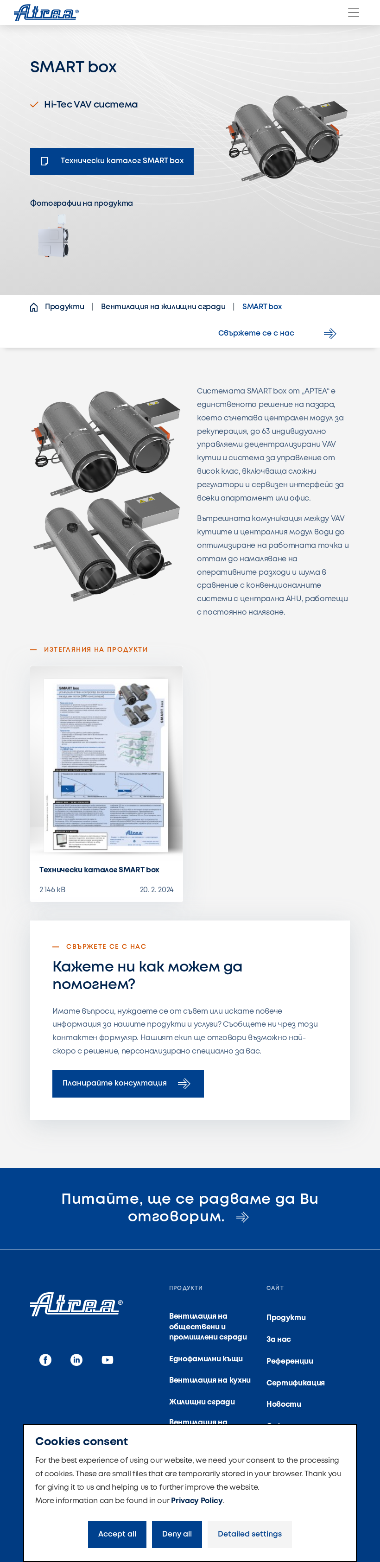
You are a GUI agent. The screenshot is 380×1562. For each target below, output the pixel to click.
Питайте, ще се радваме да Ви (190, 1208)
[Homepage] (46, 12)
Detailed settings (250, 1534)
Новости (283, 1404)
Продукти (285, 1317)
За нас (278, 1339)
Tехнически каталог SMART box (99, 870)
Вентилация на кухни (210, 1380)
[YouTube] (107, 1360)
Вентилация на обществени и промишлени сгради (208, 1327)
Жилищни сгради (202, 1402)
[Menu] (353, 12)
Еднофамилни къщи (206, 1359)
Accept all (117, 1534)
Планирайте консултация (115, 1083)
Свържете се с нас (256, 333)
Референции (289, 1361)
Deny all (177, 1534)
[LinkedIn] (76, 1360)
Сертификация (295, 1383)
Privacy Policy (197, 1501)
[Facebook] (45, 1360)
